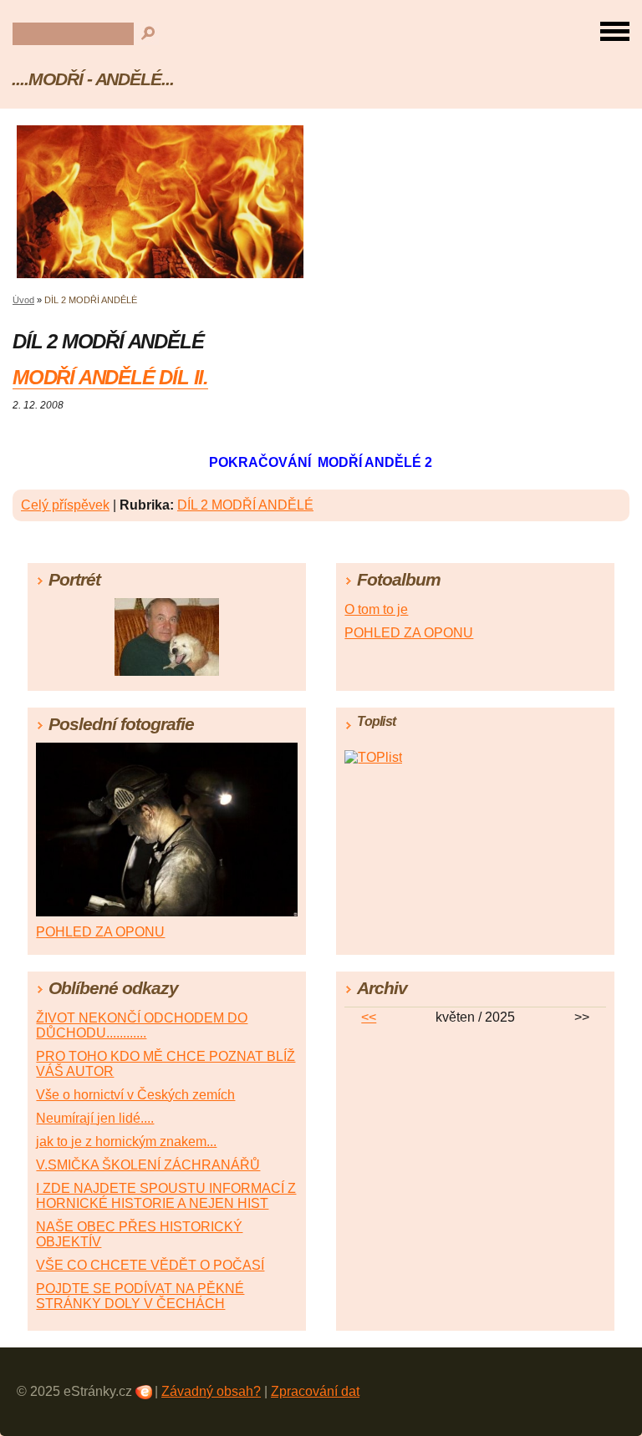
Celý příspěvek (65, 505)
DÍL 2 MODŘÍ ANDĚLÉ (245, 505)
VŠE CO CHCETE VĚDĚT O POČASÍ (150, 1265)
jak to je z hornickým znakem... (126, 1141)
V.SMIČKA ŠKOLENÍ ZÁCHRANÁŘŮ (148, 1165)
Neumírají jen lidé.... (95, 1118)
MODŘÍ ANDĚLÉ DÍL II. (110, 377)
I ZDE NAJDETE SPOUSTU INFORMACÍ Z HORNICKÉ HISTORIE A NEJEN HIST (166, 1195)
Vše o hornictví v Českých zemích (135, 1095)
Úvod (23, 300)
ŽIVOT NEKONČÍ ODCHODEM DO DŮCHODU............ (141, 1025)
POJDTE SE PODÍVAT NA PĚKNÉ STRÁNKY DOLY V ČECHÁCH (140, 1296)
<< (368, 1017)
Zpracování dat (315, 1391)
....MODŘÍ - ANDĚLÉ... (93, 79)
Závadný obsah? (211, 1391)
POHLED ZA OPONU (408, 633)
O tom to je (376, 609)
